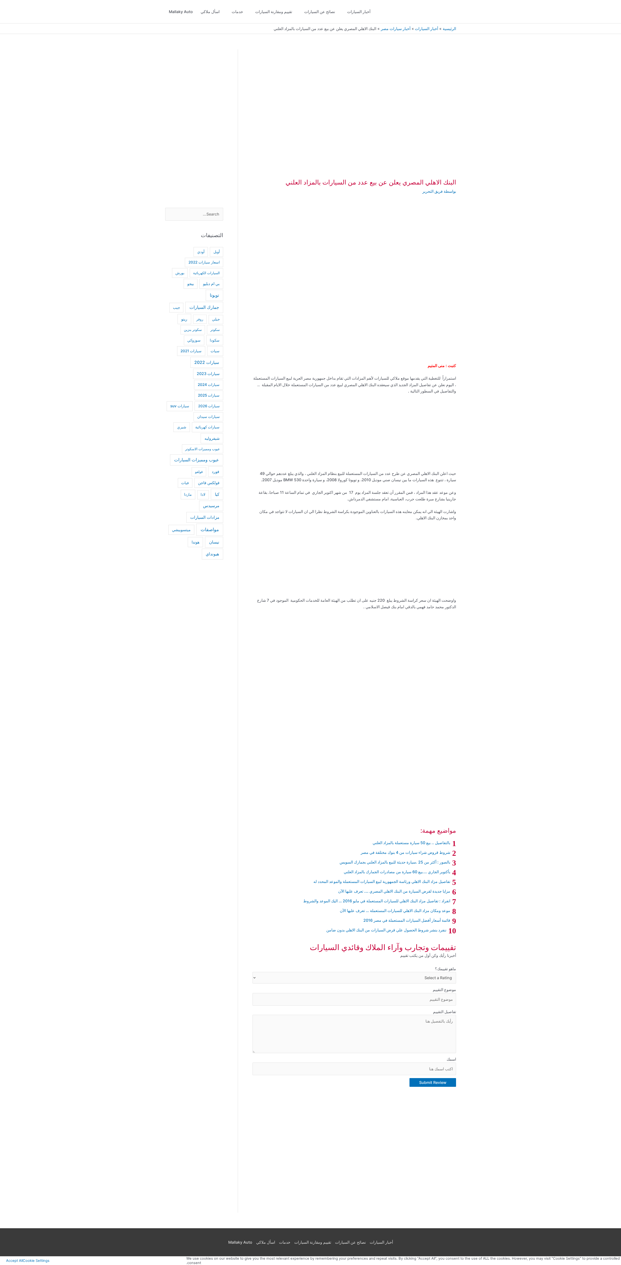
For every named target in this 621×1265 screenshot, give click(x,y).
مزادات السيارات (204, 517)
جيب (176, 307)
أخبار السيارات (358, 11)
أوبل (216, 252)
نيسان (214, 541)
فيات (185, 482)
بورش (179, 273)
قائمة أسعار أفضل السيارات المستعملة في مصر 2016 (406, 920)
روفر (199, 319)
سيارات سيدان (208, 417)
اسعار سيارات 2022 (204, 262)
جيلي (216, 319)
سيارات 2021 (191, 351)
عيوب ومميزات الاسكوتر (202, 449)
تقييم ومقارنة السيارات (273, 11)
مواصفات (210, 529)
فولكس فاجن (209, 482)
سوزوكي (194, 340)
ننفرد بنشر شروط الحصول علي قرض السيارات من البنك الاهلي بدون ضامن (386, 930)
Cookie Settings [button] (36, 1260)
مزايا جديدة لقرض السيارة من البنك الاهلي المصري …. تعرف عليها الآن (394, 891)
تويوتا (214, 295)
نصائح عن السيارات (319, 11)
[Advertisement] (354, 238)
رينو (184, 319)
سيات (215, 351)
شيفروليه (212, 438)
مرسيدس (211, 505)
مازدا (188, 494)
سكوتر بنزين (193, 330)
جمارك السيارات (204, 307)
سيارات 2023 (208, 373)
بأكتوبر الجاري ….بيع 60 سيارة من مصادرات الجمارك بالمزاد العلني (397, 871)
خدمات (237, 11)
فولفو (199, 472)
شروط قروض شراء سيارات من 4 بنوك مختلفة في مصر (405, 852)
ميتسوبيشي (181, 530)
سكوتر (215, 330)
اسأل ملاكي (210, 11)
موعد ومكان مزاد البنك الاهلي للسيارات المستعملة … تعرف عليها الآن (395, 910)
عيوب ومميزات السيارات (196, 459)
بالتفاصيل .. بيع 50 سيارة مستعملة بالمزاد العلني (411, 842)
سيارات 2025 (209, 395)
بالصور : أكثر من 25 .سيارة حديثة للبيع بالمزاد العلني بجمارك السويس (395, 862)
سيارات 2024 (209, 384)
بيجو (190, 283)
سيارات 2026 (209, 406)
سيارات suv (179, 406)
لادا (203, 494)
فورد (215, 471)
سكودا (215, 340)
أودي (200, 251)
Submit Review (432, 1082)
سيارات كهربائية (207, 427)
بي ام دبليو (211, 283)
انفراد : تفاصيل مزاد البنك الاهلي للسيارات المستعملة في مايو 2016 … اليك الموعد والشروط (376, 900)
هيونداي (212, 553)
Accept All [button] (14, 1260)
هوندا (195, 542)
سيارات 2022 (206, 362)
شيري (181, 427)
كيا (217, 494)
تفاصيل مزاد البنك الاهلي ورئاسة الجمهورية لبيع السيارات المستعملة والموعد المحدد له (381, 881)
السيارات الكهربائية (206, 273)
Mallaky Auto (181, 11)
